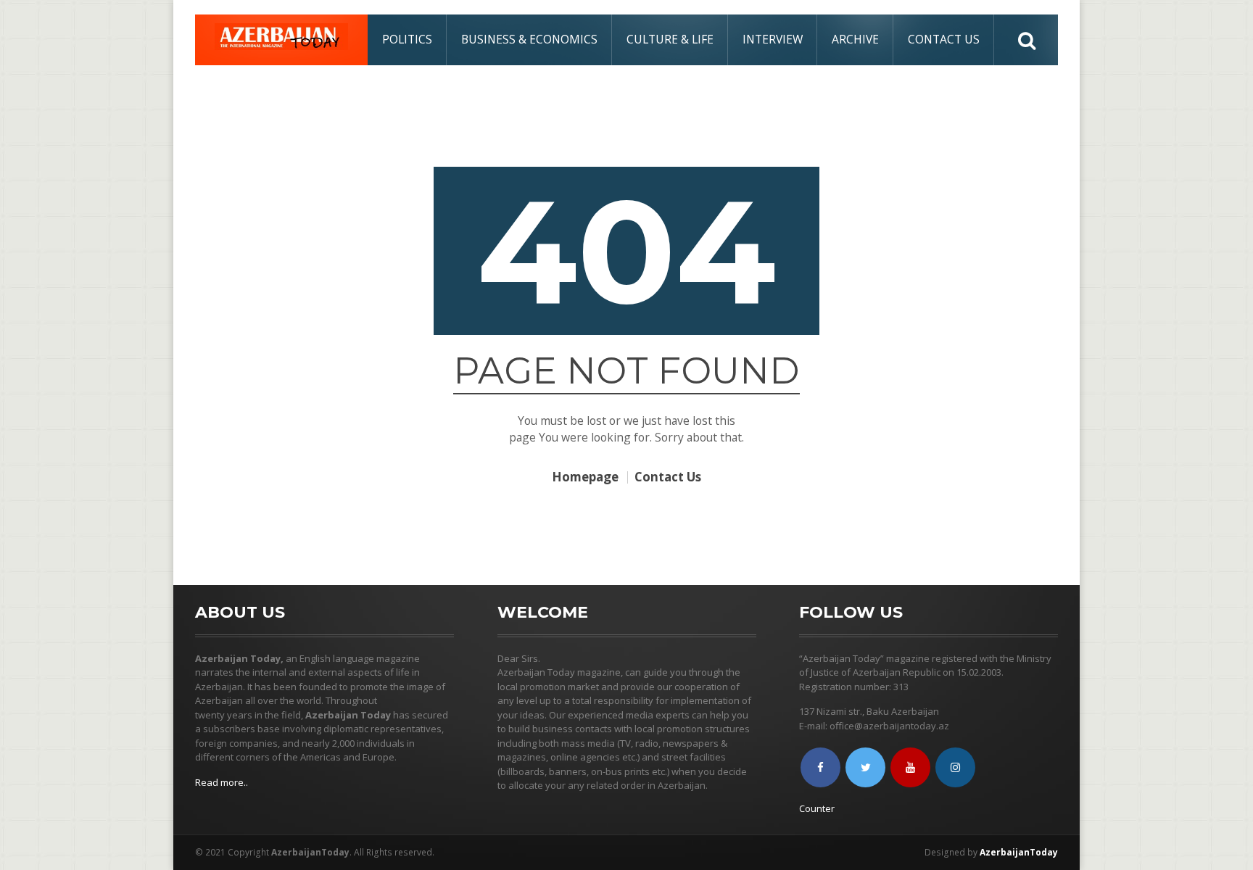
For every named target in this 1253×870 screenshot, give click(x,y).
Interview (773, 39)
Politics (407, 39)
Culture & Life (670, 39)
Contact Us (944, 39)
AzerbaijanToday (1019, 852)
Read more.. (221, 782)
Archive (855, 39)
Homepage (585, 477)
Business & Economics (529, 39)
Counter (817, 808)
